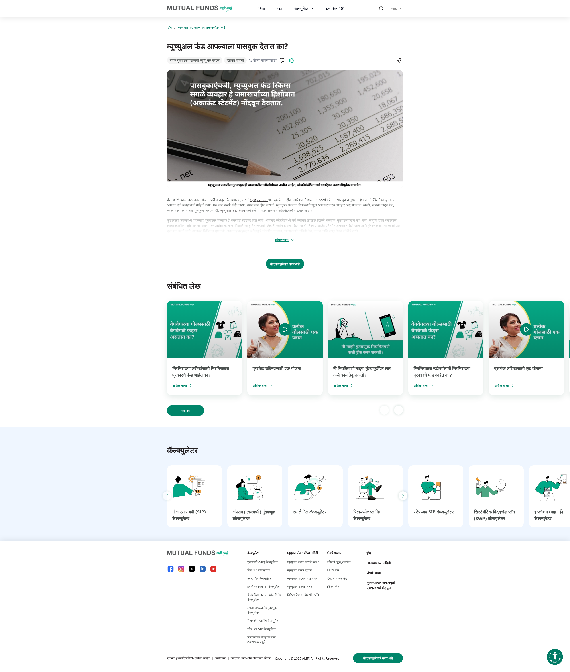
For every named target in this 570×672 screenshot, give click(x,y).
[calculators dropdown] (312, 8)
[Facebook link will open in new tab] (170, 568)
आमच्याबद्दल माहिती (379, 562)
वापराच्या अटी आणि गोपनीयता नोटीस (251, 658)
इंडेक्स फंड (333, 586)
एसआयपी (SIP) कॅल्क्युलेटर (262, 562)
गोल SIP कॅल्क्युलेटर (258, 570)
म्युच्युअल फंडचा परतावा (300, 586)
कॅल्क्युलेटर (301, 8)
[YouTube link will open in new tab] (213, 568)
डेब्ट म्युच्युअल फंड (337, 578)
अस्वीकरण (220, 658)
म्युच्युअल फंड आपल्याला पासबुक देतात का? (201, 27)
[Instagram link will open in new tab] (181, 568)
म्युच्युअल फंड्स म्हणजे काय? (303, 562)
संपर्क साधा (374, 572)
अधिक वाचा (282, 239)
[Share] (398, 60)
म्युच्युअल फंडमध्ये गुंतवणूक (302, 578)
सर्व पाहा (185, 411)
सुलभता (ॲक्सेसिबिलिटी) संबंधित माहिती (188, 658)
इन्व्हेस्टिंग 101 (335, 8)
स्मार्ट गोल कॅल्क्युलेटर (310, 512)
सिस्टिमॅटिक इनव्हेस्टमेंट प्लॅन (303, 595)
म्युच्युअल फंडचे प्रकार (299, 570)
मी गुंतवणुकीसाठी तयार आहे (285, 264)
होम (170, 27)
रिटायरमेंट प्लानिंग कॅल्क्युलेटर (263, 621)
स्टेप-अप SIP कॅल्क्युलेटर (434, 512)
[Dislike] (282, 60)
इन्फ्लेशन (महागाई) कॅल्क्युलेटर (263, 586)
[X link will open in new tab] (191, 568)
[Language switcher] (401, 8)
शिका (261, 8)
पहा (279, 8)
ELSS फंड (333, 570)
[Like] (291, 60)
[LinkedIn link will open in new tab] (202, 568)
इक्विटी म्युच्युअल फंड (339, 562)
